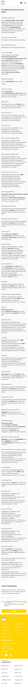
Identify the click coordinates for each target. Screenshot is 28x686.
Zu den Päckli (5, 624)
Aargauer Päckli (5, 665)
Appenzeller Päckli (19, 665)
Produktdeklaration (6, 636)
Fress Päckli (4, 672)
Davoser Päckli (18, 669)
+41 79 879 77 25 (5, 646)
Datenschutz (18, 633)
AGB (16, 630)
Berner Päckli (4, 669)
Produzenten (4, 627)
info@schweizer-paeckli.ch (8, 643)
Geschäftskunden (6, 630)
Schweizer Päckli (6, 662)
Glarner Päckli (18, 672)
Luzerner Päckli (18, 676)
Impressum (18, 627)
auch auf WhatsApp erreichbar (7, 648)
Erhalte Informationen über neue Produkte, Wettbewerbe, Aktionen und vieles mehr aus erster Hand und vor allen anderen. (13, 591)
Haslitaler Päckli (5, 676)
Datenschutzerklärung (19, 602)
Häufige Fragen (19, 624)
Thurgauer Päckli (18, 680)
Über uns (3, 633)
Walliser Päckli (18, 683)
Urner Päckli (4, 683)
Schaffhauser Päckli (5, 680)
